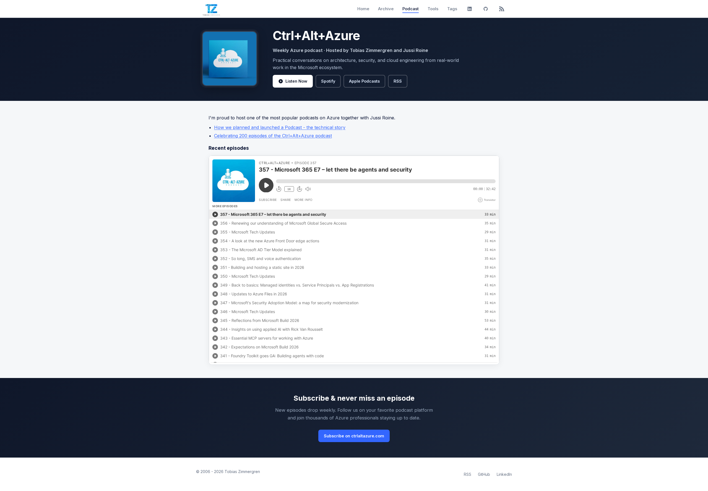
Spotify (328, 81)
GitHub (484, 474)
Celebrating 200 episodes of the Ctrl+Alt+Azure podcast (273, 135)
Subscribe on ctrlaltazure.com (354, 436)
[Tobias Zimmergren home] (211, 9)
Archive (386, 8)
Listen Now (296, 81)
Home (363, 8)
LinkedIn (504, 474)
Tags (452, 8)
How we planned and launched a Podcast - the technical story (279, 127)
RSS (398, 81)
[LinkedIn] (469, 8)
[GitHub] (485, 8)
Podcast (410, 8)
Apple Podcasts (364, 81)
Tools (433, 8)
